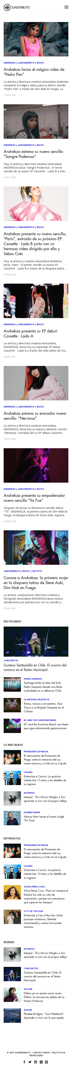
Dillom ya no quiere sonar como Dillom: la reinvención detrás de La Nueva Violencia (44, 997)
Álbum (28, 1009)
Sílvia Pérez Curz (34, 886)
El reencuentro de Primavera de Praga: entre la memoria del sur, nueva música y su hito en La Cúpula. (45, 759)
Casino (28, 772)
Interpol (29, 792)
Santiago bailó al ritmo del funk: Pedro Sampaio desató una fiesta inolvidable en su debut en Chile (43, 687)
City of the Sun (33, 911)
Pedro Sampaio (33, 678)
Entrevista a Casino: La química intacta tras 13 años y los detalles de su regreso (45, 780)
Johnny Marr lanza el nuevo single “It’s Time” (44, 818)
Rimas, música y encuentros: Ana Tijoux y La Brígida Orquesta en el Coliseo (44, 707)
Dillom (28, 989)
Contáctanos (41, 1052)
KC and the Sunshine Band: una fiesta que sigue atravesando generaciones (46, 726)
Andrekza (10, 62)
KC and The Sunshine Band (40, 720)
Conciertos (11, 660)
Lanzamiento (26, 62)
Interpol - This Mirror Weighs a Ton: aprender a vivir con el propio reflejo (45, 799)
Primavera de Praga (36, 751)
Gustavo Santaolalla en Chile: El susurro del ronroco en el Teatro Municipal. (35, 668)
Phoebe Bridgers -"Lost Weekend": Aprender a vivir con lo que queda (44, 1016)
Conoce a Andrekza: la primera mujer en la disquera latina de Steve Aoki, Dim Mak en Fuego (36, 583)
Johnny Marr (32, 812)
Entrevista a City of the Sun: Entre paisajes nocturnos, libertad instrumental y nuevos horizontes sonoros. (43, 921)
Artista (37, 571)
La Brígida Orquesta (36, 699)
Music (40, 62)
